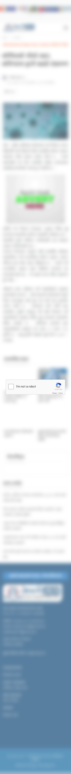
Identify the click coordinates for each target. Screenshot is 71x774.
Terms (60, 393)
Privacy (54, 393)
